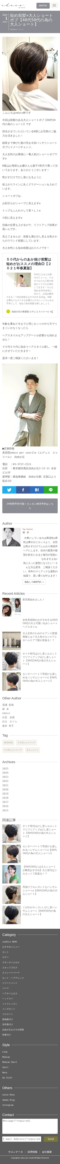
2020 (5, 789)
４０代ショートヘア (26, 742)
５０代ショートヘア (13, 750)
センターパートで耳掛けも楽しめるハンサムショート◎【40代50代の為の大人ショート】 (40, 677)
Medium (6, 1057)
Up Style (7, 1077)
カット (21, 29)
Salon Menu (8, 1094)
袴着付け (6, 1034)
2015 (5, 810)
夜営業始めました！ (34, 599)
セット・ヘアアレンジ (13, 978)
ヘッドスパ (7, 998)
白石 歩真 (8, 717)
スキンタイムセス (11, 962)
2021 (5, 785)
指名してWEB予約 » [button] (34, 582)
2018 (5, 797)
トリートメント (9, 983)
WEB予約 (43, 5)
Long (4, 1052)
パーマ (5, 988)
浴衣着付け (7, 1024)
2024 (5, 772)
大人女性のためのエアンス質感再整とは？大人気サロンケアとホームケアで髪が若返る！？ (40, 637)
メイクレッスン (9, 1004)
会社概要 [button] (47, 1151)
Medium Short (9, 1062)
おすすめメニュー (11, 947)
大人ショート (32, 750)
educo (6, 713)
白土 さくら (9, 721)
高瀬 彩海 (8, 704)
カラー (5, 957)
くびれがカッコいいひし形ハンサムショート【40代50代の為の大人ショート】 (40, 911)
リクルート (7, 1014)
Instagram (7, 1105)
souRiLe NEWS (9, 941)
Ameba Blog (8, 1100)
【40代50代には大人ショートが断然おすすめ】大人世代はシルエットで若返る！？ (40, 870)
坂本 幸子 (8, 725)
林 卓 (5, 709)
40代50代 (8, 742)
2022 (5, 781)
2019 (5, 793)
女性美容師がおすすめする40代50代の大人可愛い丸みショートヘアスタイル (40, 623)
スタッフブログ (9, 967)
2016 (5, 806)
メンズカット (8, 1009)
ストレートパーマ (11, 972)
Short (5, 1067)
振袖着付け (7, 1019)
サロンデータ (15, 1151)
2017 (5, 802)
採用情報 (32, 1151)
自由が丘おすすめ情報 (13, 1029)
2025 (5, 768)
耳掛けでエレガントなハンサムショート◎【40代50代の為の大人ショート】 (40, 890)
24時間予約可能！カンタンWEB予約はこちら (30, 505)
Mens (4, 1072)
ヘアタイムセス (9, 993)
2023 (5, 776)
